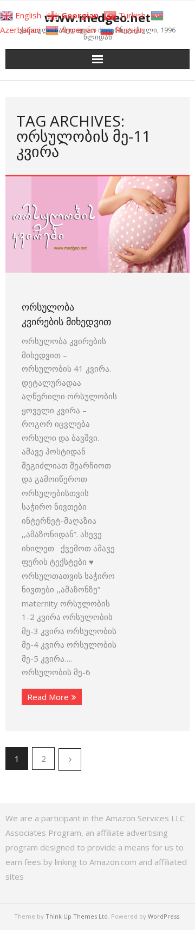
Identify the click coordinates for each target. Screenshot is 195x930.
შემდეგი (69, 759)
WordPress (163, 916)
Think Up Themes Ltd (77, 916)
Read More (48, 696)
